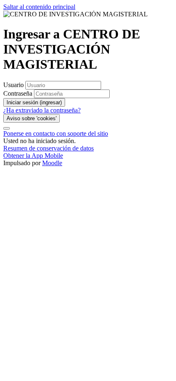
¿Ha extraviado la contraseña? (42, 110)
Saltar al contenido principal (39, 6)
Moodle (52, 162)
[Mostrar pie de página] (6, 128)
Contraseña (17, 93)
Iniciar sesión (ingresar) (34, 102)
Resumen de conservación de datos (48, 148)
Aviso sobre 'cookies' (31, 118)
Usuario (14, 84)
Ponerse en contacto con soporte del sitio (55, 133)
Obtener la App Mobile (33, 155)
